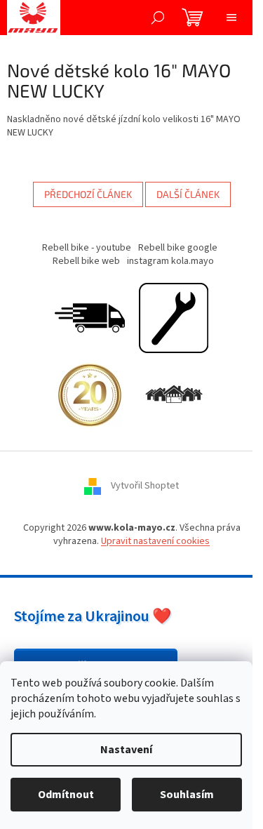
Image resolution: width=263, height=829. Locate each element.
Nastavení (126, 749)
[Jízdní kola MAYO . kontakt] (174, 394)
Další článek (188, 194)
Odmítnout (66, 794)
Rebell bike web (86, 261)
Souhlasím (187, 794)
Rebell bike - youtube (86, 248)
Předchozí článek (88, 194)
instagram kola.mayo (170, 261)
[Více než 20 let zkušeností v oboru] (90, 394)
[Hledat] (158, 18)
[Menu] (231, 18)
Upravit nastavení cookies (155, 541)
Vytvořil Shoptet (145, 486)
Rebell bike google (177, 248)
